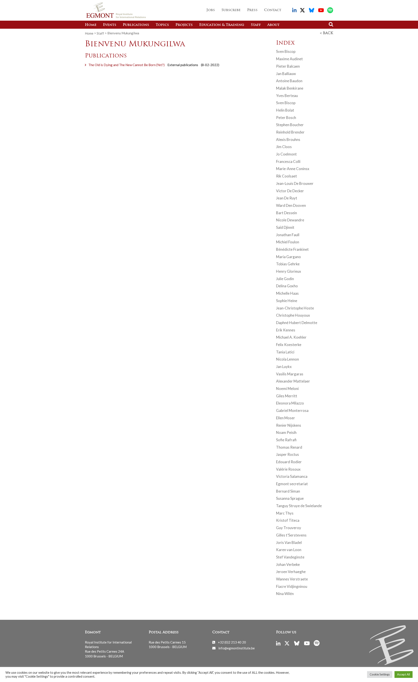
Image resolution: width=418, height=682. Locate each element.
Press (252, 10)
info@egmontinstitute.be (236, 648)
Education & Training (221, 25)
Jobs (210, 10)
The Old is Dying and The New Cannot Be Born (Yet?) (126, 65)
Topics (162, 25)
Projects (184, 25)
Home (90, 25)
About (273, 25)
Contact (272, 10)
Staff (256, 25)
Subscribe (231, 10)
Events (109, 25)
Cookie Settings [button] (380, 674)
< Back (326, 33)
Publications (136, 25)
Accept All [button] (403, 674)
